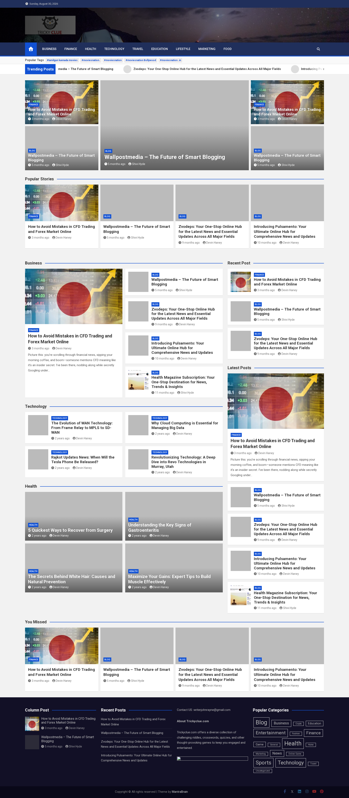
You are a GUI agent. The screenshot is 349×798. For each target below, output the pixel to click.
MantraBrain (180, 792)
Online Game (294, 754)
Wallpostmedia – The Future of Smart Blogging (61, 157)
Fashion (296, 733)
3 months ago (40, 118)
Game (260, 744)
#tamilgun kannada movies (62, 60)
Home (311, 744)
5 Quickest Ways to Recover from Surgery (70, 530)
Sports (263, 763)
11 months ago (164, 392)
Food (228, 49)
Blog (32, 150)
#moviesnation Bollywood (141, 60)
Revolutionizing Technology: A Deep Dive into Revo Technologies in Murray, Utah (183, 462)
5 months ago (40, 165)
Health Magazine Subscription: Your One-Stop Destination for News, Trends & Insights (183, 382)
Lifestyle (183, 49)
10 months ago (266, 242)
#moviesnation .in (170, 60)
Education (159, 49)
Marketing (206, 49)
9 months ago (116, 164)
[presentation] (103, 126)
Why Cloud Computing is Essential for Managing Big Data (184, 425)
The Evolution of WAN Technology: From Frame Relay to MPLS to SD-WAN (82, 428)
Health (90, 49)
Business (49, 49)
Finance (70, 49)
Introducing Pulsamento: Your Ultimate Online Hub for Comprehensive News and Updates (284, 231)
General (274, 744)
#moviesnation (113, 60)
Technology (114, 49)
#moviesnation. (91, 60)
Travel (137, 49)
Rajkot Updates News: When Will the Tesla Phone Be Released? (83, 459)
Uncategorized (263, 770)
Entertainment (271, 733)
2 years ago (62, 438)
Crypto (298, 723)
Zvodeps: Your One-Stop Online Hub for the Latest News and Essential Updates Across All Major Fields (171, 154)
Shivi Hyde (62, 165)
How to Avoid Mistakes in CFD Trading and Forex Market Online (61, 111)
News (277, 753)
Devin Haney (63, 118)
